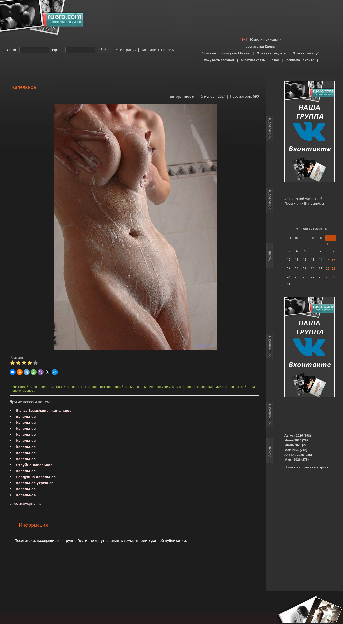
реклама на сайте (300, 60)
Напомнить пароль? (158, 49)
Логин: (12, 49)
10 (288, 259)
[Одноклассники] (20, 372)
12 (304, 259)
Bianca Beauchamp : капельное (43, 410)
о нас (275, 60)
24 (288, 277)
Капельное (26, 422)
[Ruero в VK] (309, 132)
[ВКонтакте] (13, 372)
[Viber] (41, 372)
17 (288, 268)
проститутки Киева (259, 46)
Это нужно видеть (271, 53)
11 (296, 259)
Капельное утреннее (34, 482)
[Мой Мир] (55, 372)
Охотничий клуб (306, 53)
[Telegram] (27, 372)
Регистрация (125, 49)
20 (312, 268)
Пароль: (57, 49)
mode (189, 96)
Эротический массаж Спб (303, 199)
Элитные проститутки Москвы (226, 53)
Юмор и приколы (264, 39)
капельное (26, 416)
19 (304, 268)
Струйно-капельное (34, 464)
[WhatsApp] (34, 372)
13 (312, 259)
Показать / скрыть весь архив (306, 467)
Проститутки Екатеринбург (304, 203)
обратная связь (253, 60)
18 (296, 268)
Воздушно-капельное (36, 476)
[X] (48, 372)
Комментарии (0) (26, 504)
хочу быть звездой (219, 60)
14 (320, 259)
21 (320, 268)
